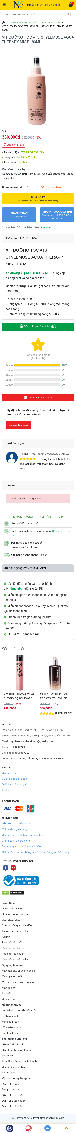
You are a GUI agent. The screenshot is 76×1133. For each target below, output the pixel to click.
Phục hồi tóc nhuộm (13, 953)
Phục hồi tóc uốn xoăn (15, 959)
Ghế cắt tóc (8, 999)
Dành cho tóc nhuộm (14, 1100)
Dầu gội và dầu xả (12, 1044)
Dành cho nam (10, 1084)
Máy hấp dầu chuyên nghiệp (18, 970)
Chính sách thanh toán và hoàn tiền (23, 834)
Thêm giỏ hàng (53, 186)
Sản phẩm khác (11, 1089)
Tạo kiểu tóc (9, 1072)
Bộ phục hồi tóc (11, 1033)
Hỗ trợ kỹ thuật (11, 1004)
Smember (45, 227)
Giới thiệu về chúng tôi (15, 784)
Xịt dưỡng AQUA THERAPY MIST (29, 273)
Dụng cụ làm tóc (12, 965)
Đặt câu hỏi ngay (18, 424)
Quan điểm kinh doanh (15, 778)
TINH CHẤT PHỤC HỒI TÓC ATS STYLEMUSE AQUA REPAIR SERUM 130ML (53, 696)
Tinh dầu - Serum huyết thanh (19, 1061)
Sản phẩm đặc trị (12, 919)
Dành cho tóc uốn (12, 1106)
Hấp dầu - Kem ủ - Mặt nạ (17, 1050)
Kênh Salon (9, 902)
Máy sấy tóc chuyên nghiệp (18, 982)
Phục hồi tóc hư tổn (13, 948)
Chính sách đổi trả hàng (16, 840)
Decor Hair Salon (12, 908)
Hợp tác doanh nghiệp (15, 914)
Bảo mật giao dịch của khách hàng (22, 846)
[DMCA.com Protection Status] (13, 892)
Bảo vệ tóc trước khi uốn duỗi (19, 1010)
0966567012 (22, 752)
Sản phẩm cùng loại (14, 1038)
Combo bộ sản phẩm (14, 1067)
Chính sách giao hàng (14, 829)
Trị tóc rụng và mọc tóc (15, 931)
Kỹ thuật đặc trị (10, 1016)
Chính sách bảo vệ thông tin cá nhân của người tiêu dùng (35, 852)
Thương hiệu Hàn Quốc (23, 22)
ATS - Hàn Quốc (50, 22)
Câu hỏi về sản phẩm (40, 397)
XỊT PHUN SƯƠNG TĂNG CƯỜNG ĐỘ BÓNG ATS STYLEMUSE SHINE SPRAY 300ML (19, 696)
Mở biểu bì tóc (10, 1021)
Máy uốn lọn (9, 987)
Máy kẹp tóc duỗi (12, 976)
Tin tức (6, 790)
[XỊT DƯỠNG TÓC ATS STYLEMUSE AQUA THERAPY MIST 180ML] (38, 90)
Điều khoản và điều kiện (16, 823)
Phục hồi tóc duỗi (12, 942)
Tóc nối (6, 993)
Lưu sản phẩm (15, 144)
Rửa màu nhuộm (12, 1027)
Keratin (6, 936)
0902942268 (19, 747)
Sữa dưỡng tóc (10, 1055)
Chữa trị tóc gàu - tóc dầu (17, 925)
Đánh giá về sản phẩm (37, 326)
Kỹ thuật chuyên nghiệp (17, 1078)
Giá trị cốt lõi (9, 772)
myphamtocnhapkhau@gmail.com (31, 741)
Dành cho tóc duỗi (12, 1095)
